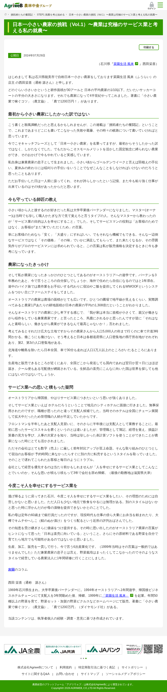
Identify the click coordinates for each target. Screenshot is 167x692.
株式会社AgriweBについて (35, 667)
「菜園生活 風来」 (115, 595)
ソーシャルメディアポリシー (125, 674)
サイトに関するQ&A (35, 674)
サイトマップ (90, 674)
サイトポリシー (132, 667)
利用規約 (66, 667)
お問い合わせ (65, 674)
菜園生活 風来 (123, 64)
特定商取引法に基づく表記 (96, 667)
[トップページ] (5, 14)
